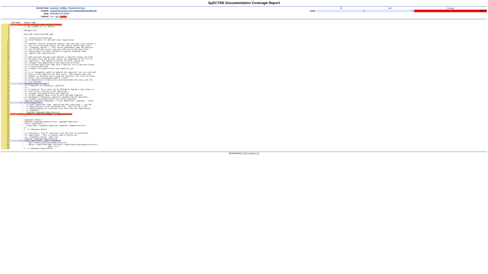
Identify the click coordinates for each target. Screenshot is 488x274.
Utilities (63, 8)
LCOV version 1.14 (250, 153)
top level (54, 8)
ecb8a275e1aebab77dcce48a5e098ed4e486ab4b (73, 11)
